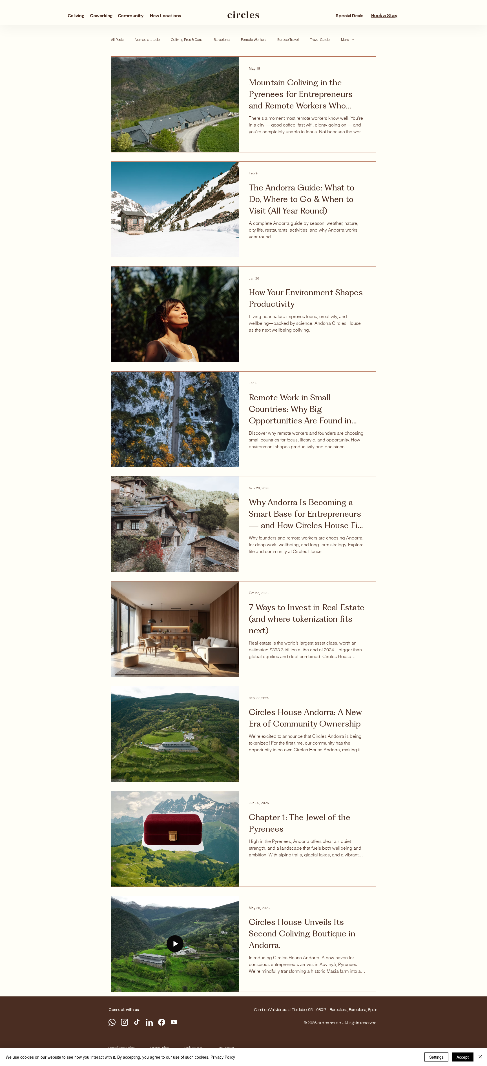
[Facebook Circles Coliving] (161, 1022)
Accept (463, 1057)
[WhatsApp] (112, 1022)
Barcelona (222, 39)
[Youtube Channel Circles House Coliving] (174, 1022)
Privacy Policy (223, 1057)
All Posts (117, 39)
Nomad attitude (147, 39)
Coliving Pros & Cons (186, 39)
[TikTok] (136, 1022)
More (345, 39)
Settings (436, 1057)
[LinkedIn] (149, 1022)
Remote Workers (253, 39)
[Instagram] (124, 1022)
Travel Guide (320, 39)
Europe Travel (288, 39)
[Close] (480, 1056)
